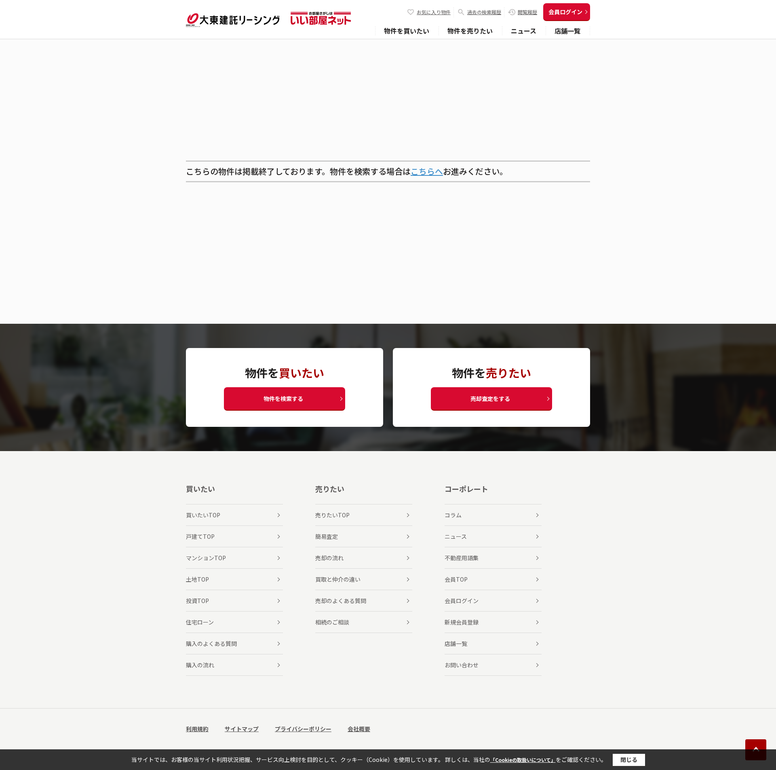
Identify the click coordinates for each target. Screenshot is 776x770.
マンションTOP (206, 558)
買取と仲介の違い (338, 579)
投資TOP (197, 601)
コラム (453, 515)
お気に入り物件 (434, 11)
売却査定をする (490, 398)
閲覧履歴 (527, 11)
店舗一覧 (567, 31)
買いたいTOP (203, 515)
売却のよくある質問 (340, 601)
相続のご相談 (332, 622)
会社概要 (359, 729)
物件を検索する (283, 398)
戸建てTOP (200, 536)
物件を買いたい (406, 31)
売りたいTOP (332, 515)
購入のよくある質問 (211, 643)
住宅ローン (200, 622)
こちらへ (427, 171)
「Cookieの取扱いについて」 (523, 759)
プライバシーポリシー (303, 729)
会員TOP (456, 579)
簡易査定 (326, 536)
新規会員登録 (462, 622)
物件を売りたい (470, 31)
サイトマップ (242, 729)
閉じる (628, 759)
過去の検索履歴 (484, 11)
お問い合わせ (462, 665)
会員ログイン (565, 12)
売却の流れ (329, 558)
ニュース (523, 31)
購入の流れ (200, 665)
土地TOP (197, 579)
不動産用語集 (462, 558)
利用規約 (197, 729)
